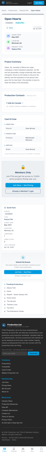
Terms (14, 440)
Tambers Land (12, 304)
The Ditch (10, 308)
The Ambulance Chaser (15, 311)
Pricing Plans (6, 385)
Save (11, 28)
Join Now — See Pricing (23, 185)
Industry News (7, 401)
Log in (29, 3)
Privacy (4, 438)
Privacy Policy (7, 420)
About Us (5, 392)
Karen (9, 291)
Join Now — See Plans (23, 272)
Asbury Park (11, 288)
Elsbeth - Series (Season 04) (17, 294)
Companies (6, 367)
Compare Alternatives (10, 410)
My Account (6, 388)
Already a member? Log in (23, 276)
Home (4, 10)
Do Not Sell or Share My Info (12, 423)
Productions (12, 10)
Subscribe (33, 353)
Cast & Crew (6, 370)
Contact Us (6, 413)
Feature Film (24, 10)
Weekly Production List (10, 373)
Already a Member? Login (23, 191)
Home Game (11, 298)
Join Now (38, 3)
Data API (5, 407)
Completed (9, 23)
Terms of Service (8, 416)
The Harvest (11, 301)
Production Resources (10, 404)
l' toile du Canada (13, 103)
